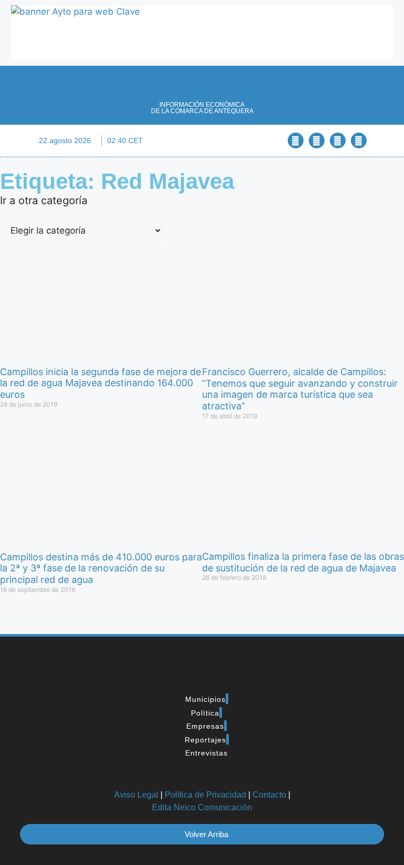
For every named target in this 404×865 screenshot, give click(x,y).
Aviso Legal (136, 794)
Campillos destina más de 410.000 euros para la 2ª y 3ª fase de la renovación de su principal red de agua (101, 568)
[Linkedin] (338, 140)
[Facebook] (296, 140)
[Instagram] (359, 140)
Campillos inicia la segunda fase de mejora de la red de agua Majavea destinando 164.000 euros (100, 383)
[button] (202, 140)
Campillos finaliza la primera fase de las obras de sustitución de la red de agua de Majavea (303, 562)
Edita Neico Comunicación (202, 807)
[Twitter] (317, 140)
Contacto (269, 794)
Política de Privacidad (205, 794)
